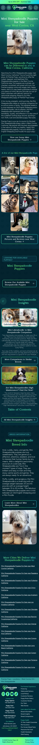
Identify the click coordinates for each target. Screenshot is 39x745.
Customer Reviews (27, 696)
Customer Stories (26, 701)
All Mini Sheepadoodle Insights (18, 420)
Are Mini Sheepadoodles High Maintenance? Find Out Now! (19, 388)
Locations (16, 679)
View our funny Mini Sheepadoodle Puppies (19, 138)
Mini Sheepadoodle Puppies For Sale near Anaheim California (19, 596)
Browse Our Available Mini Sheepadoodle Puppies (17, 283)
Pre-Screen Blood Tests (28, 727)
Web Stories (24, 706)
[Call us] (30, 7)
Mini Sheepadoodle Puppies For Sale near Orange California (18, 625)
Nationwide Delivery (27, 691)
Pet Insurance (25, 725)
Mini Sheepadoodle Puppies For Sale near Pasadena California (19, 574)
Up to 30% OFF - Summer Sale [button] (19, 2)
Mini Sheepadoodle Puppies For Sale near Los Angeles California (17, 603)
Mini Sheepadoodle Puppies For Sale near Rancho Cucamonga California (18, 618)
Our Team (24, 703)
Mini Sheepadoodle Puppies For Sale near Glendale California (19, 610)
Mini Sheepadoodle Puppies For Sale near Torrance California (19, 661)
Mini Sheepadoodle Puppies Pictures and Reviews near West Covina (19, 239)
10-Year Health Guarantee (29, 722)
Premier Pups (6, 679)
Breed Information (26, 711)
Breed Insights (25, 714)
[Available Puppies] (8, 7)
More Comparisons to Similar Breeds (18, 360)
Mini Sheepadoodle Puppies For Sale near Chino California (18, 589)
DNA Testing (25, 734)
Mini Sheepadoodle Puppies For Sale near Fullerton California (19, 582)
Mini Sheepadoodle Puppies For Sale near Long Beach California (18, 647)
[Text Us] (35, 7)
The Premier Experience (28, 686)
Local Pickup (25, 693)
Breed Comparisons (27, 716)
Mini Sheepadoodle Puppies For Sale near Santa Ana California (18, 632)
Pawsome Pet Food (27, 729)
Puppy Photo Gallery (27, 698)
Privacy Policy (29, 742)
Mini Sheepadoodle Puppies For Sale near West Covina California (18, 567)
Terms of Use (29, 740)
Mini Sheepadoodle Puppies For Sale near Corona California (18, 639)
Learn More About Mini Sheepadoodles (16, 504)
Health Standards (26, 732)
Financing (24, 689)
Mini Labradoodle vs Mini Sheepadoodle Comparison (19, 331)
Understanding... (21, 414)
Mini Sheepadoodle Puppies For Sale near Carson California (18, 654)
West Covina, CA (28, 679)
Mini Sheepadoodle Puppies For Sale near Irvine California (18, 668)
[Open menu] (3, 7)
